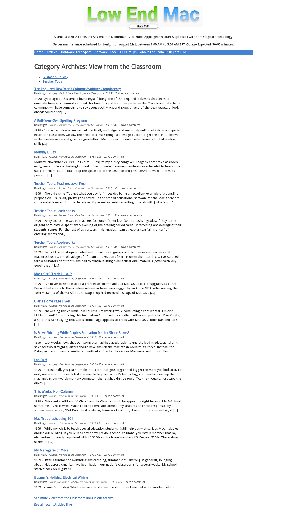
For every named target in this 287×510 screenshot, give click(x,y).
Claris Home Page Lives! (52, 301)
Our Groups (128, 52)
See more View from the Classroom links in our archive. (74, 498)
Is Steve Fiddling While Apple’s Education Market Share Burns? (81, 333)
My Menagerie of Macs (51, 450)
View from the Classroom (88, 93)
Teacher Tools (53, 81)
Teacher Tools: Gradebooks (54, 211)
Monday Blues (45, 152)
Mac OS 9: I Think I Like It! (53, 274)
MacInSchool (65, 93)
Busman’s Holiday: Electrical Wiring (61, 477)
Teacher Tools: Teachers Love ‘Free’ (60, 184)
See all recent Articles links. (54, 504)
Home (38, 52)
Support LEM (176, 52)
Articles (52, 52)
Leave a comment (129, 93)
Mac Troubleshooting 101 (53, 419)
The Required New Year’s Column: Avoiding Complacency (77, 89)
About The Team (152, 52)
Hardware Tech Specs (76, 52)
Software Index (106, 52)
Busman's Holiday (55, 77)
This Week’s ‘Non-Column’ (53, 392)
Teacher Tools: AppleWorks (54, 242)
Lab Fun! (40, 360)
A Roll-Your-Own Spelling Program (60, 121)
